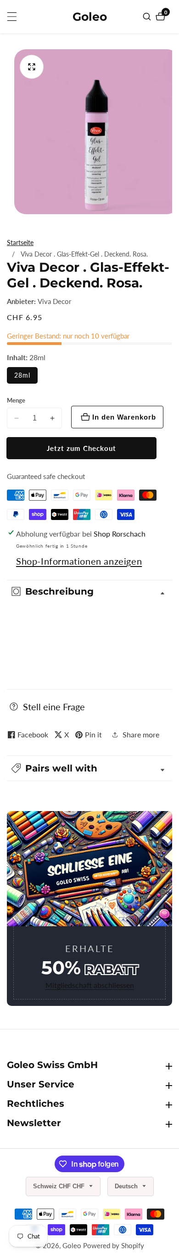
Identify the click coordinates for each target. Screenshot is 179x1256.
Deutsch (127, 1186)
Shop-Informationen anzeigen (79, 561)
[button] (89, 768)
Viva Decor (54, 301)
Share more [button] (141, 734)
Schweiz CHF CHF (59, 1186)
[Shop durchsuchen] (148, 16)
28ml (22, 375)
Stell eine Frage (54, 706)
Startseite (20, 242)
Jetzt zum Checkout (81, 448)
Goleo (71, 1245)
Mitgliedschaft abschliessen (89, 985)
